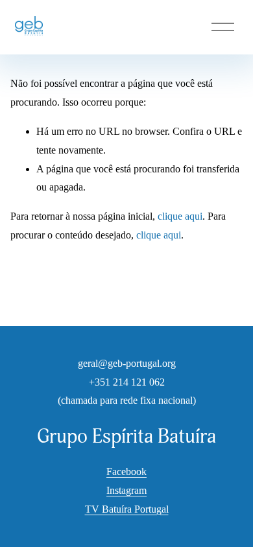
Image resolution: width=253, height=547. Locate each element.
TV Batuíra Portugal (127, 509)
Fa (111, 471)
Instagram (126, 490)
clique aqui (180, 216)
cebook (132, 471)
